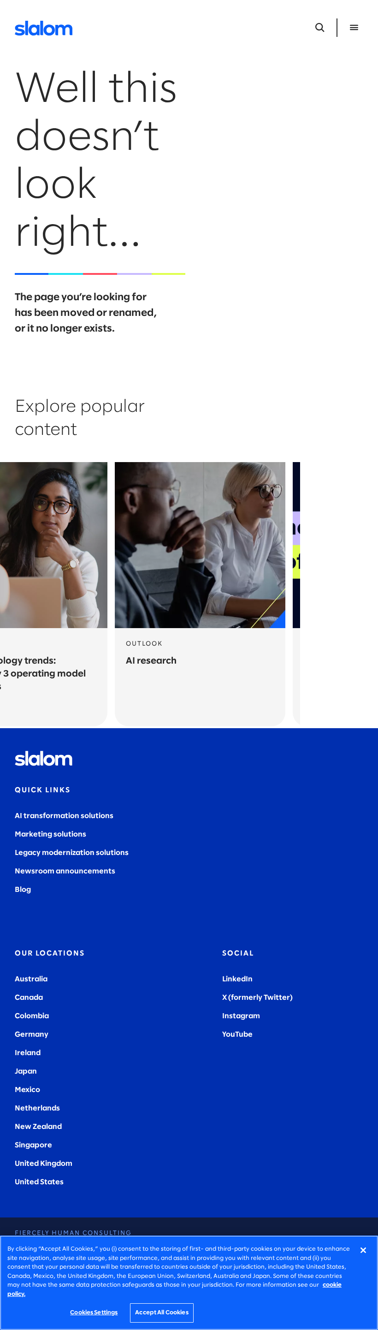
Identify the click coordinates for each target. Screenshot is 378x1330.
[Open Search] (320, 27)
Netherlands (37, 1108)
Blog (23, 889)
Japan (26, 1071)
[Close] (363, 1250)
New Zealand (38, 1126)
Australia (31, 979)
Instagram (241, 1016)
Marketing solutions (50, 834)
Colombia (32, 1016)
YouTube (237, 1034)
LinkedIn (237, 979)
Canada (29, 997)
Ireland (28, 1053)
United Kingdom (43, 1163)
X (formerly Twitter (256, 997)
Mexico (27, 1090)
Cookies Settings (94, 1313)
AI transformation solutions (64, 816)
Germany (31, 1034)
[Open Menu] (354, 27)
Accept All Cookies (161, 1313)
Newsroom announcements (65, 871)
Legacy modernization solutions (72, 852)
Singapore (33, 1145)
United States (39, 1182)
